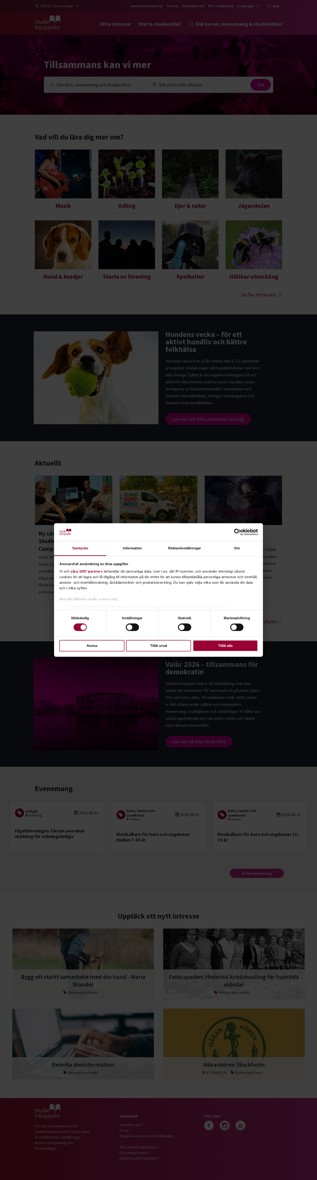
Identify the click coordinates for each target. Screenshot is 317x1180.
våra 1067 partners (87, 571)
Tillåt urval (158, 646)
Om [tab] (237, 548)
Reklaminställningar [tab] (184, 548)
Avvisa (92, 646)
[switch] (132, 627)
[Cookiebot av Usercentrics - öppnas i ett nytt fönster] (237, 532)
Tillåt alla (225, 646)
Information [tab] (132, 548)
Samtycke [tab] (80, 548)
